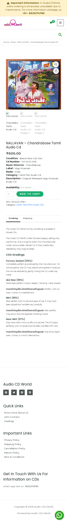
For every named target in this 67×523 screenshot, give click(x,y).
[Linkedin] (30, 392)
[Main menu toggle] (60, 22)
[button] (60, 34)
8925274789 (31, 486)
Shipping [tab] (27, 218)
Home (6, 42)
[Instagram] (6, 392)
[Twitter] (14, 392)
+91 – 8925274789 (34, 13)
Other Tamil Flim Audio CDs (30, 205)
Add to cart (30, 194)
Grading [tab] (13, 218)
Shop (13, 42)
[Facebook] (22, 392)
